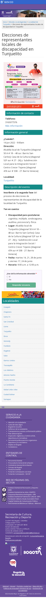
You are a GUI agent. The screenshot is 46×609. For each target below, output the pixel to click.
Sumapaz (7, 399)
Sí (9, 276)
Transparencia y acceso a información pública (24, 431)
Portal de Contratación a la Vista (19, 472)
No (10, 279)
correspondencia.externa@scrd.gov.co (26, 533)
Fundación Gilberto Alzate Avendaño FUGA (23, 499)
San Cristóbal (9, 322)
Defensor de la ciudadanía (17, 429)
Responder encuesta (21, 285)
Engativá (7, 351)
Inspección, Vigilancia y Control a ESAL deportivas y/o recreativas (21, 437)
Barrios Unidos (9, 360)
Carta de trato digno (15, 425)
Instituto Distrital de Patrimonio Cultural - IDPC (24, 497)
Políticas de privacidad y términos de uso (17, 588)
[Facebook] (4, 489)
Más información (13, 125)
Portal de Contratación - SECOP (19, 474)
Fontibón (7, 346)
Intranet (12, 586)
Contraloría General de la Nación (20, 465)
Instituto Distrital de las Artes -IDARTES (22, 492)
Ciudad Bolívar (9, 394)
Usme (6, 326)
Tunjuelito (9, 180)
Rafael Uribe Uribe (10, 389)
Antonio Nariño (9, 375)
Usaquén (7, 307)
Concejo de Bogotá (15, 467)
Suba (5, 355)
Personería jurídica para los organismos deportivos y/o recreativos (22, 441)
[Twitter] (4, 494)
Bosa (6, 336)
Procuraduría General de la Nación (20, 463)
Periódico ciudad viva (24, 586)
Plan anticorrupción (15, 433)
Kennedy (7, 341)
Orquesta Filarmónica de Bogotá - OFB (22, 494)
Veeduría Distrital (14, 469)
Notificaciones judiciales (13, 540)
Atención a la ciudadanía (17, 422)
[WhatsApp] (4, 499)
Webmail (6, 586)
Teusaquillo (8, 365)
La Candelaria (9, 385)
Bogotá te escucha (15, 427)
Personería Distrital (15, 461)
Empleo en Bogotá (14, 445)
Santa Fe (7, 317)
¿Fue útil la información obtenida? (22, 273)
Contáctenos (12, 447)
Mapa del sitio (37, 586)
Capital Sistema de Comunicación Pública (23, 501)
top (3, 407)
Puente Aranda (9, 380)
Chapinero (7, 312)
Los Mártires (8, 370)
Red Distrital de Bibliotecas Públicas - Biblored (24, 503)
